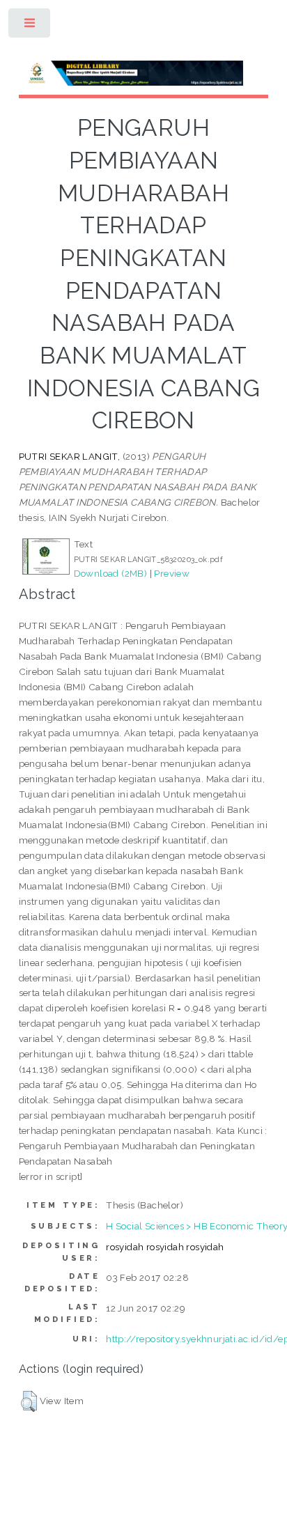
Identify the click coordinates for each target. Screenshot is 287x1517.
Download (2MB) (111, 573)
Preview (171, 573)
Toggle (30, 26)
